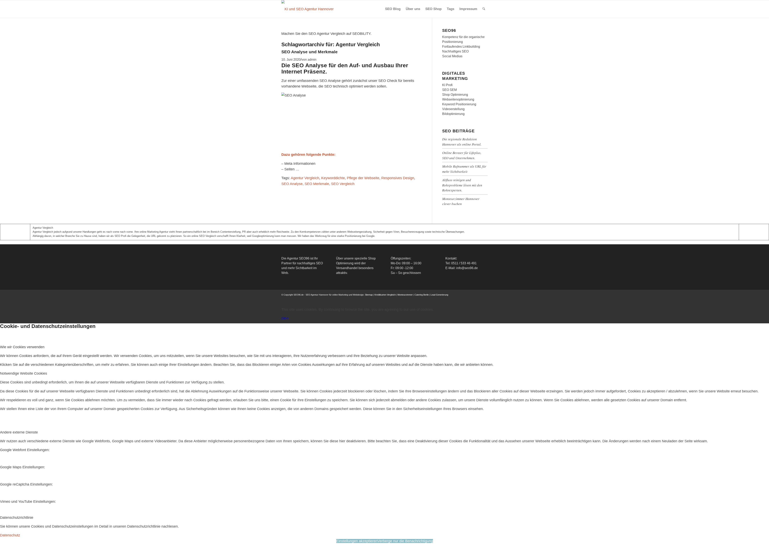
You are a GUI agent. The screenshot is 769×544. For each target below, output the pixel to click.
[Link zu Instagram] (467, 299)
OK (284, 318)
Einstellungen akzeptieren (356, 541)
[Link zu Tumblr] (485, 299)
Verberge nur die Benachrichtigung (405, 541)
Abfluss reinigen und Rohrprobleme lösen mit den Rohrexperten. (462, 185)
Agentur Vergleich (305, 178)
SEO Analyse (292, 184)
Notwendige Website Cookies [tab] (23, 373)
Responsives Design (397, 178)
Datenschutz (10, 535)
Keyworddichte (333, 178)
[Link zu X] (461, 299)
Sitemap (369, 295)
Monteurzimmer (405, 295)
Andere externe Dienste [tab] (19, 432)
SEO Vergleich (342, 184)
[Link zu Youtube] (473, 299)
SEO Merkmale (317, 184)
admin (312, 59)
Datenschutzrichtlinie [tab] (16, 518)
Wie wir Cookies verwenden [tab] (22, 347)
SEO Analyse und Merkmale (309, 51)
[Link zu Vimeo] (479, 299)
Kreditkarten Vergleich (385, 295)
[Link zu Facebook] (455, 299)
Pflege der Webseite (363, 178)
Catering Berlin (422, 295)
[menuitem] (392, 9)
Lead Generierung (439, 295)
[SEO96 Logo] (307, 9)
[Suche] (484, 9)
